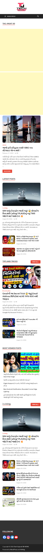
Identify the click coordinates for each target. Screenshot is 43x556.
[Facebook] (4, 537)
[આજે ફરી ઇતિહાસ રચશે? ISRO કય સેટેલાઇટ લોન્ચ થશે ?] (21, 129)
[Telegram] (12, 537)
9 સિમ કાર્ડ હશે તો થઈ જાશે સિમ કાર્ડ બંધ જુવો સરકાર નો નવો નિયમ (28, 489)
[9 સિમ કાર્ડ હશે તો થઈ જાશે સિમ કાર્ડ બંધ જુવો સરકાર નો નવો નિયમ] (8, 488)
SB (17, 153)
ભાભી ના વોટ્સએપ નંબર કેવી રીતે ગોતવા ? (17, 380)
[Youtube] (16, 537)
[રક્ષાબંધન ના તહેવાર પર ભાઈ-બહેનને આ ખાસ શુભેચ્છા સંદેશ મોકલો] (8, 249)
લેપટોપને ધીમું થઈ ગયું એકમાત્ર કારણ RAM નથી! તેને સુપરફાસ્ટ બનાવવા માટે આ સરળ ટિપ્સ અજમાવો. (26, 334)
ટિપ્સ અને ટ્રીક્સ (6, 291)
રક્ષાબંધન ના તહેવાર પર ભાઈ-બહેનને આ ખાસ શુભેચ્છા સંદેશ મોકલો (28, 250)
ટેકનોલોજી (4, 208)
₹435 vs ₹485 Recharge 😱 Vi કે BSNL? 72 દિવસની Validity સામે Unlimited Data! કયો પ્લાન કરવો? (27, 238)
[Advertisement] (21, 50)
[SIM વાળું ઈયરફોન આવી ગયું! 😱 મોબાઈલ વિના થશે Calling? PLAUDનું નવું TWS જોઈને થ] (21, 195)
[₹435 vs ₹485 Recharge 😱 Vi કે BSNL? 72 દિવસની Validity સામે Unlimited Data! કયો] (8, 237)
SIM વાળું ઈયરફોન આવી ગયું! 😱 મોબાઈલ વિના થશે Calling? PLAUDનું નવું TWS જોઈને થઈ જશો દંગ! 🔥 (20, 213)
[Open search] (38, 16)
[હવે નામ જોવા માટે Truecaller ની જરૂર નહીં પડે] (8, 319)
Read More (6, 171)
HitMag (22, 549)
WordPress (13, 549)
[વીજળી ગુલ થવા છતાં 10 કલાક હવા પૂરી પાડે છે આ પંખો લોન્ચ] (8, 499)
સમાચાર (4, 145)
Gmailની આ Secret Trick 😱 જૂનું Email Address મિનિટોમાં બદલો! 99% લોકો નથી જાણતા (20, 296)
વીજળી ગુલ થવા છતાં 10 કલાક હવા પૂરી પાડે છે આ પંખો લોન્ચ (27, 500)
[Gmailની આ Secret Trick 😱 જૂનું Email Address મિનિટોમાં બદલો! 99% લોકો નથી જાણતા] (21, 278)
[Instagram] (8, 537)
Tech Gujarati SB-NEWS (21, 546)
